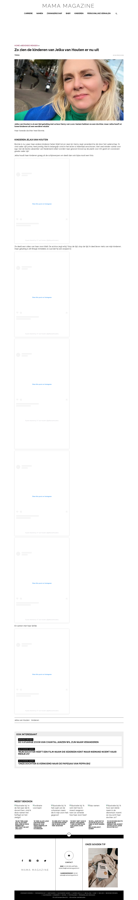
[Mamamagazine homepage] (69, 9)
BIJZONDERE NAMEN (26, 749)
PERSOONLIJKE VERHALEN (99, 13)
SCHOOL (64, 895)
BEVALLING (88, 893)
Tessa (16, 55)
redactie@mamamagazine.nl (69, 868)
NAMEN (39, 13)
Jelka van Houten (21, 720)
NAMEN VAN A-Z (77, 893)
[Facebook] (22, 861)
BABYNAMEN (52, 893)
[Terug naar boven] (69, 835)
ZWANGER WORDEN (26, 893)
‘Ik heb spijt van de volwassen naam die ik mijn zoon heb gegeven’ (60, 823)
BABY (68, 13)
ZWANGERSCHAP (54, 13)
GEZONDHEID (47, 895)
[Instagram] (30, 861)
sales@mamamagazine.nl (69, 875)
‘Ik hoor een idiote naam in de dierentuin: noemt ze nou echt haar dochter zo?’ (115, 824)
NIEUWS (101, 893)
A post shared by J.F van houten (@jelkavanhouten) (41, 240)
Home (17, 45)
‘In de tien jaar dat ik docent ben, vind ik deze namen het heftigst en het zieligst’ (22, 825)
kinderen (35, 720)
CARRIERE (28, 13)
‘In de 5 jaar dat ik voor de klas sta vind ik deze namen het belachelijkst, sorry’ (96, 825)
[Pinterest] (37, 861)
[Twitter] (45, 861)
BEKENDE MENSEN (30, 45)
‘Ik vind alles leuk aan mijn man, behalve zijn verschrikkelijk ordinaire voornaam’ (41, 825)
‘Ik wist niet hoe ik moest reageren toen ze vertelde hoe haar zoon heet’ (78, 824)
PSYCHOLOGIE (72, 895)
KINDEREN (78, 13)
